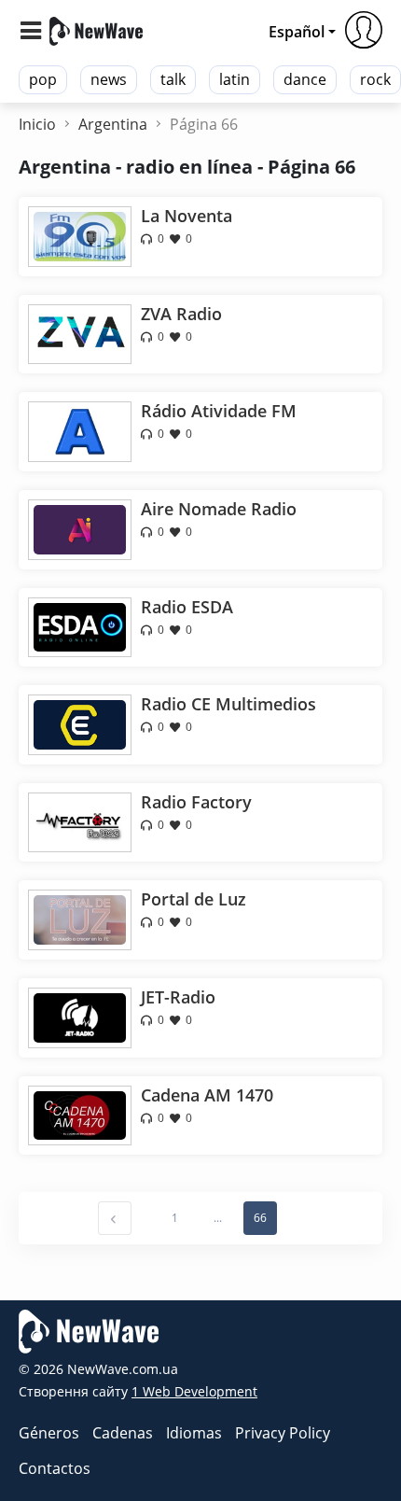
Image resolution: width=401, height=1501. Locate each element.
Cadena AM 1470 (207, 1095)
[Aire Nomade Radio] (80, 528)
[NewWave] (96, 30)
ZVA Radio (181, 313)
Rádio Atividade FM (219, 411)
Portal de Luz (193, 899)
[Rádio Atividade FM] (80, 430)
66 (260, 1218)
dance (304, 79)
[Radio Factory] (80, 820)
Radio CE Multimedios (228, 704)
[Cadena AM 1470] (80, 1113)
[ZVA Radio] (80, 332)
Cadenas (122, 1433)
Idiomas (194, 1433)
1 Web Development (194, 1391)
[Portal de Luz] (80, 918)
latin (234, 79)
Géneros (49, 1433)
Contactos (54, 1468)
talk (173, 79)
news (108, 79)
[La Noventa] (80, 235)
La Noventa (186, 215)
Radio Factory (196, 802)
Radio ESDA (187, 607)
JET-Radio (178, 997)
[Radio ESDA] (80, 625)
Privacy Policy (282, 1433)
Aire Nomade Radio (219, 509)
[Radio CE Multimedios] (80, 723)
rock (375, 79)
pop (43, 79)
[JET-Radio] (80, 1016)
